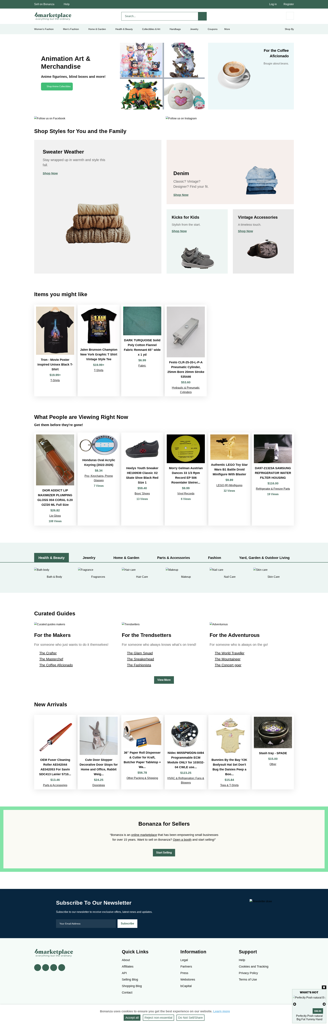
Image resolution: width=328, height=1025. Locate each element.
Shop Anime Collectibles (59, 86)
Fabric (142, 365)
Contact (127, 992)
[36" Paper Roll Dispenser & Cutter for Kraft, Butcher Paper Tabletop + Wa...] (142, 752)
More (227, 29)
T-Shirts (55, 380)
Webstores (187, 979)
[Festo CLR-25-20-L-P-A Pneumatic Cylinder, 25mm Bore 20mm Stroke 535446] (186, 350)
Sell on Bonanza (44, 4)
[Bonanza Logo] (53, 16)
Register (289, 4)
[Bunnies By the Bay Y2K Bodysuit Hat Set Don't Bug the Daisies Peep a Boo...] (229, 752)
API (124, 973)
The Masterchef (51, 659)
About (126, 960)
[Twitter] (45, 967)
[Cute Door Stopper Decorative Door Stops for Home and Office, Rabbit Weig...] (98, 752)
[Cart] (290, 16)
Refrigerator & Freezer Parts (273, 488)
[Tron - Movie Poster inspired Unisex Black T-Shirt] (55, 350)
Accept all (132, 1017)
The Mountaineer (228, 659)
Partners (186, 966)
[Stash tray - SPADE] (273, 752)
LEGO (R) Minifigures (229, 485)
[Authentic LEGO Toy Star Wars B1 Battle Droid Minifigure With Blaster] (229, 479)
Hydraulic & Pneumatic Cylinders (186, 390)
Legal (184, 960)
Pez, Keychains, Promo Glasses (99, 478)
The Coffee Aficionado (56, 665)
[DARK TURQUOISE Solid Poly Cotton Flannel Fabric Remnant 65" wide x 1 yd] (142, 350)
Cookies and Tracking (253, 966)
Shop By (289, 29)
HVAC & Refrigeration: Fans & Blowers (185, 780)
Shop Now (50, 173)
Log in (273, 4)
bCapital (186, 986)
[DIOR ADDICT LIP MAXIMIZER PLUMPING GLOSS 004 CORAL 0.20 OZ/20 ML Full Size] (55, 479)
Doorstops (98, 785)
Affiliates (127, 966)
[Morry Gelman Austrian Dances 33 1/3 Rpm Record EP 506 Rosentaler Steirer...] (186, 479)
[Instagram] (61, 967)
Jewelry (194, 29)
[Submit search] (202, 16)
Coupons (212, 29)
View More (164, 679)
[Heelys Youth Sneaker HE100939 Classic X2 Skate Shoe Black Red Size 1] (142, 479)
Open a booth (182, 839)
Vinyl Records (185, 493)
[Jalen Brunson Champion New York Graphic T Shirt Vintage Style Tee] (98, 350)
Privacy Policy (248, 973)
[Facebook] (37, 967)
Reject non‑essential (158, 1017)
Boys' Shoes (142, 493)
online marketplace (144, 835)
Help (67, 4)
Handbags (175, 29)
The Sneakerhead (140, 659)
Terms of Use (248, 979)
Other (273, 764)
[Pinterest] (53, 967)
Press (184, 973)
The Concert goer (228, 665)
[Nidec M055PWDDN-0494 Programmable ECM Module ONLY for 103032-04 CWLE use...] (186, 752)
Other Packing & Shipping (142, 778)
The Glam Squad (140, 653)
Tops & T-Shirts (229, 785)
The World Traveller (229, 653)
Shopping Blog (132, 986)
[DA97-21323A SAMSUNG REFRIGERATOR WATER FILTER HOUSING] (273, 479)
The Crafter (48, 653)
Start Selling (164, 852)
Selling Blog (130, 979)
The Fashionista (139, 665)
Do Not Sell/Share (190, 1017)
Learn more (221, 1011)
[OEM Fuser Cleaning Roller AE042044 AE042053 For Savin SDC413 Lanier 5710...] (55, 752)
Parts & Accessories (55, 785)
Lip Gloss (55, 515)
